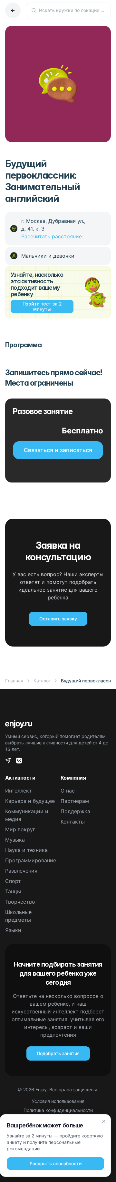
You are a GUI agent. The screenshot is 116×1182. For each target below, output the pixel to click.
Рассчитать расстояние (51, 236)
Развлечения (21, 870)
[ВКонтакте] (19, 760)
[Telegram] (8, 760)
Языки (13, 930)
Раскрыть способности (56, 1163)
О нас (68, 790)
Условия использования (58, 1101)
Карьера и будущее (30, 801)
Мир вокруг (20, 829)
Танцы (13, 891)
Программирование (30, 860)
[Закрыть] (104, 1121)
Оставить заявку (58, 618)
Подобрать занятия (58, 1053)
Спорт (13, 881)
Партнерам (75, 801)
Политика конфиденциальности (58, 1110)
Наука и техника (26, 850)
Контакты (73, 821)
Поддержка (75, 811)
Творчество (20, 901)
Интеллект (18, 790)
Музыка (15, 839)
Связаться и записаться (58, 450)
